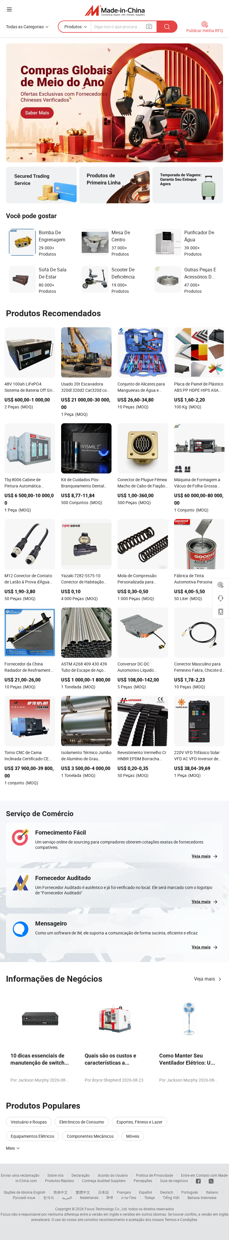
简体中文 (60, 1192)
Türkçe (149, 1197)
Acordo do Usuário (113, 1175)
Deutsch (166, 1192)
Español (145, 1192)
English (39, 1192)
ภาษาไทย (128, 1197)
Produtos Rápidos (59, 1180)
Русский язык (24, 1197)
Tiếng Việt (171, 1197)
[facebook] (198, 1180)
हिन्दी (109, 1197)
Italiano (212, 1192)
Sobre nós (55, 1175)
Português (189, 1192)
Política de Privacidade (154, 1175)
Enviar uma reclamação (20, 1175)
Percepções (143, 1180)
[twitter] (211, 1180)
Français (124, 1192)
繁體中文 (83, 1192)
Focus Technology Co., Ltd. (106, 1208)
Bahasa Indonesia (202, 1197)
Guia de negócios (174, 1180)
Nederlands (89, 1197)
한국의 (48, 1197)
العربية (67, 1197)
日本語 (103, 1192)
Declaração (81, 1175)
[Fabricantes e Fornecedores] (115, 10)
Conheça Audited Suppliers (104, 1180)
